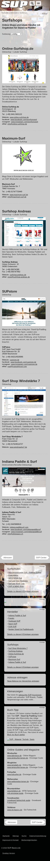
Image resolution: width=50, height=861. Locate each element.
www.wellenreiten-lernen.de (18, 781)
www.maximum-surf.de (19, 195)
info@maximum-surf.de (17, 197)
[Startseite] (14, 8)
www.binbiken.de (14, 791)
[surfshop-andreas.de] (24, 245)
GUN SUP (12, 627)
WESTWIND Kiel (15, 578)
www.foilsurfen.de (14, 774)
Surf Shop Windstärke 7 (18, 648)
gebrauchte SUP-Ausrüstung (29, 695)
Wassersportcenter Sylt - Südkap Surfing (24, 573)
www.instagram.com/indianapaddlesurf (26, 532)
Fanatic (11, 618)
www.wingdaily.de (14, 765)
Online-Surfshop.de (16, 654)
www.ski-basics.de (14, 810)
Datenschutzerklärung (37, 836)
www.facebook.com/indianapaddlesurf (26, 529)
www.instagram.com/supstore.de (24, 364)
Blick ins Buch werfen (16, 735)
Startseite (4, 13)
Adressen (14, 13)
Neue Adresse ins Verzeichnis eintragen (23, 681)
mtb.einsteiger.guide (15, 793)
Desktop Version (8, 853)
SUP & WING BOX (16, 586)
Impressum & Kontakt (10, 840)
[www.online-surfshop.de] (24, 82)
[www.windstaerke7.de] (24, 414)
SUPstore (12, 657)
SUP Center (41, 557)
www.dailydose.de (14, 756)
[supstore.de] (24, 325)
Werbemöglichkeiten (29, 840)
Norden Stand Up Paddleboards (21, 629)
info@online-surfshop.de (17, 124)
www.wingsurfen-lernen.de (17, 767)
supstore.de (14, 360)
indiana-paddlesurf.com (19, 527)
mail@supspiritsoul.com (17, 366)
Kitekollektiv (13, 575)
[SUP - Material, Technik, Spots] (20, 739)
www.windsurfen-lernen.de (17, 758)
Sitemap (15, 836)
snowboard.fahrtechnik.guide (18, 800)
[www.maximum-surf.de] (24, 172)
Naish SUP (12, 624)
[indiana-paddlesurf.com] (24, 495)
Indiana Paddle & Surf (17, 615)
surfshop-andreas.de (18, 275)
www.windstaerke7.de (18, 447)
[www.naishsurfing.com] (5, 601)
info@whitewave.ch (15, 534)
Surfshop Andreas (15, 651)
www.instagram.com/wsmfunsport (24, 122)
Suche (24, 836)
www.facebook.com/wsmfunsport (24, 119)
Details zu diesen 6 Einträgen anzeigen (23, 591)
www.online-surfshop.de (19, 117)
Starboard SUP (14, 621)
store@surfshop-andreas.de (19, 277)
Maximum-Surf (14, 659)
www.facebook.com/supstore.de (23, 362)
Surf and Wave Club (16, 584)
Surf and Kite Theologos (18, 581)
